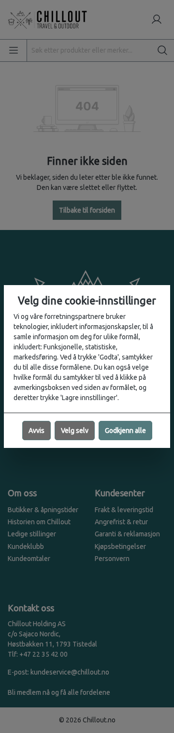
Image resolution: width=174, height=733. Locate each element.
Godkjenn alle (125, 430)
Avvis (36, 430)
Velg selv (74, 430)
